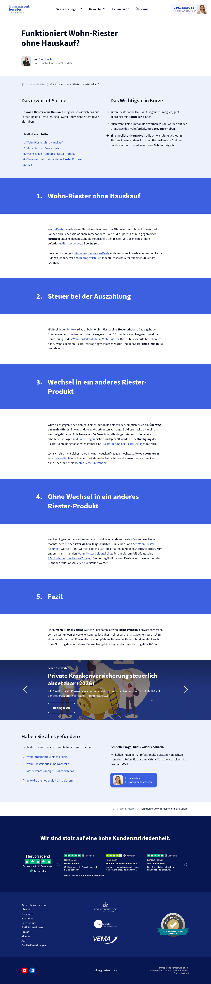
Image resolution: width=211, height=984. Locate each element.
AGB (23, 941)
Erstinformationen (32, 927)
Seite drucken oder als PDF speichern (49, 780)
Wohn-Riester (37, 84)
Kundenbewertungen (33, 905)
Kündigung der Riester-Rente (91, 253)
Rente (70, 329)
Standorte (27, 914)
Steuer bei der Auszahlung (42, 148)
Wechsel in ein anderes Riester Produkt (50, 154)
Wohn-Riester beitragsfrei (93, 553)
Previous (25, 690)
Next (186, 690)
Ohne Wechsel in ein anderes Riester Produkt (54, 159)
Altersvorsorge (70, 243)
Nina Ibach (45, 59)
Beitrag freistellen (90, 258)
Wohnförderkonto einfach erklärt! (47, 757)
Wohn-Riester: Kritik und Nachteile (47, 764)
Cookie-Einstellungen (33, 945)
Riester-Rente (62, 458)
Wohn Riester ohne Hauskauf (44, 142)
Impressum (27, 918)
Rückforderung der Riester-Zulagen (124, 444)
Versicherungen (67, 9)
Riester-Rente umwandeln (91, 463)
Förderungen (87, 439)
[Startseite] (23, 84)
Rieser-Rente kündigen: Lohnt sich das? (50, 771)
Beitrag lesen (61, 708)
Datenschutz (28, 923)
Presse (25, 932)
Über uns (142, 9)
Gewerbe (95, 9)
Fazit (29, 165)
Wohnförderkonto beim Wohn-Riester (95, 339)
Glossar (25, 936)
